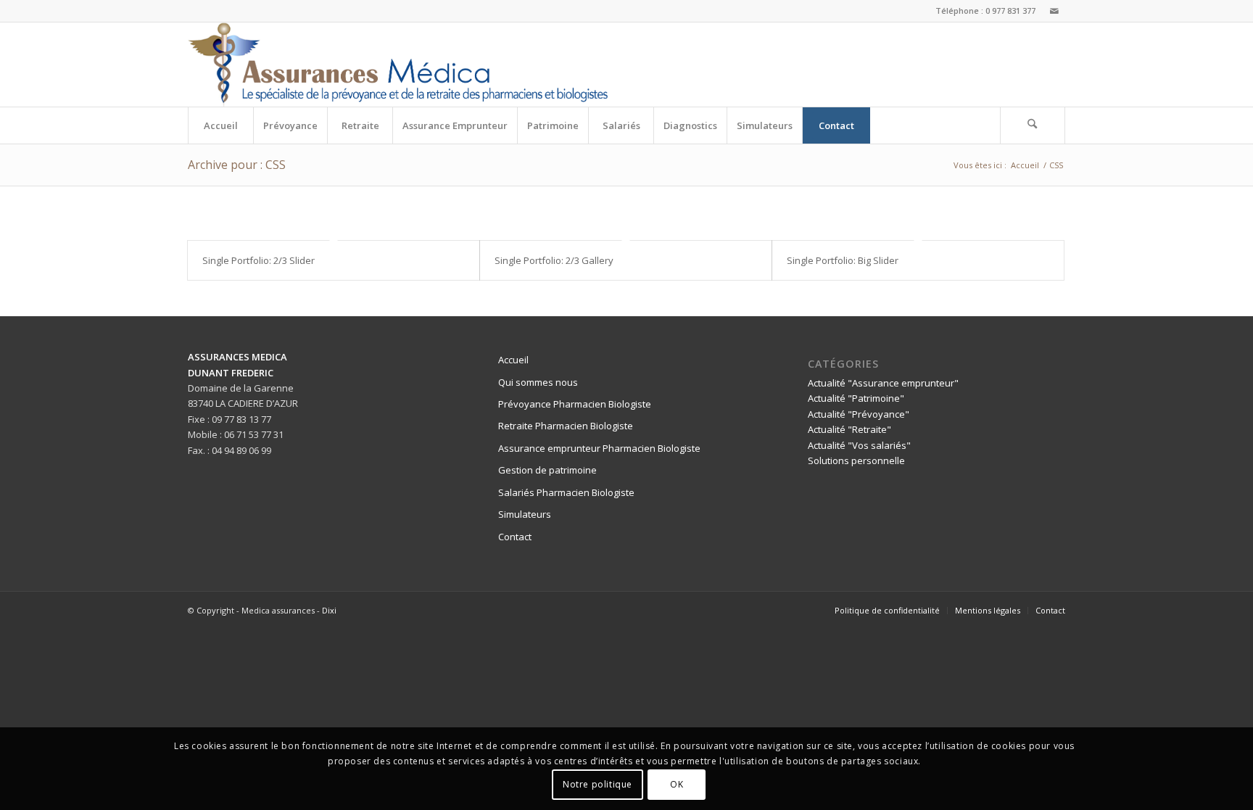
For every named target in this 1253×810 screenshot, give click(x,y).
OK (676, 784)
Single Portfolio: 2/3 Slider (258, 260)
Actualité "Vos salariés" (859, 445)
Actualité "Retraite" (849, 429)
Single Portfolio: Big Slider (842, 260)
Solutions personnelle (856, 460)
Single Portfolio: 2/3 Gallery (554, 260)
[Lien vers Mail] (1054, 11)
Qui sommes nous (538, 382)
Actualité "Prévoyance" (858, 414)
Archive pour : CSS (237, 165)
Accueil (513, 359)
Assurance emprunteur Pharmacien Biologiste (599, 448)
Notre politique (597, 784)
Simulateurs (524, 514)
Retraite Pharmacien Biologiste (565, 425)
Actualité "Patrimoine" (856, 398)
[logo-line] (398, 64)
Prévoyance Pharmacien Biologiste (574, 403)
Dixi (329, 610)
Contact (515, 536)
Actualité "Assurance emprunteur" (883, 382)
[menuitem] (220, 125)
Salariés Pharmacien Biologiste (566, 492)
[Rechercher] (1032, 125)
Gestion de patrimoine (547, 469)
